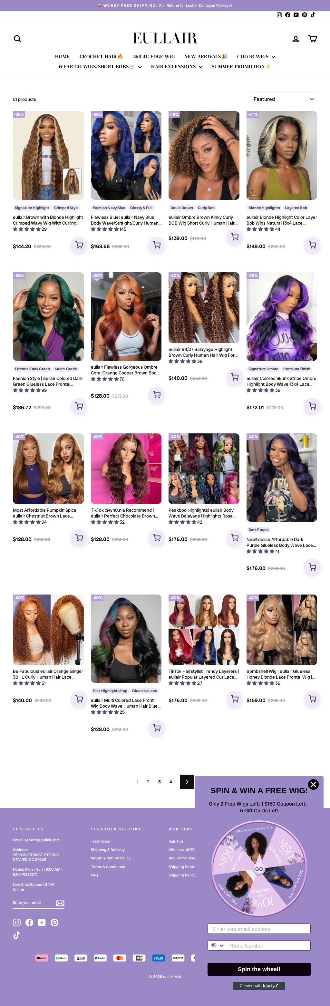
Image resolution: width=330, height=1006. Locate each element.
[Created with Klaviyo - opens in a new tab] (259, 986)
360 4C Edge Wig (154, 56)
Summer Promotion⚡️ (242, 66)
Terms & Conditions (108, 866)
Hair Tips (176, 841)
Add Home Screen (184, 858)
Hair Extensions (174, 66)
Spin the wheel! (259, 969)
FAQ (94, 875)
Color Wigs (253, 56)
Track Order (101, 841)
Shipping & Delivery (108, 849)
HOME (62, 56)
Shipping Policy (182, 875)
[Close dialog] (313, 784)
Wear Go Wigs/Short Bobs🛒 (97, 66)
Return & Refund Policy (111, 858)
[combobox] (216, 945)
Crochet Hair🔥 (101, 56)
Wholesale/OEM (182, 849)
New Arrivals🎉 (206, 56)
